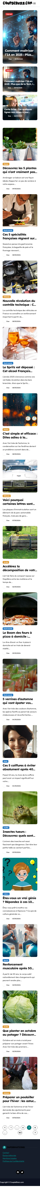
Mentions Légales (10, 1158)
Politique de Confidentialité (13, 1161)
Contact (6, 1153)
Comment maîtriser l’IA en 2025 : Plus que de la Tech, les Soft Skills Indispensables (19, 84)
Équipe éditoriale (9, 1155)
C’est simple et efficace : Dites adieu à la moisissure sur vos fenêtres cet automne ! (20, 439)
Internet (9, 70)
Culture (6, 894)
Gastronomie (8, 230)
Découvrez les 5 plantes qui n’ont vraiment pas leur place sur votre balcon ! (19, 173)
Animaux (6, 1093)
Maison (6, 164)
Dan (10, 59)
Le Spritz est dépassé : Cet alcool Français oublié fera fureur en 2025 (18, 372)
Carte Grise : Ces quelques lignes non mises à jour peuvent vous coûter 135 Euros (18, 113)
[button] (35, 38)
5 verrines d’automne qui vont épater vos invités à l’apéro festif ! (19, 703)
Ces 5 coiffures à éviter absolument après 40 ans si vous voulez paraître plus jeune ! (19, 771)
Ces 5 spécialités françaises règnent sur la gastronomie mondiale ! (18, 240)
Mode (5, 761)
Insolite (6, 827)
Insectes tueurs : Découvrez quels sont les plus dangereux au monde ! (18, 837)
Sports (6, 960)
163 (20, 1132)
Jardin (6, 562)
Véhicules (9, 14)
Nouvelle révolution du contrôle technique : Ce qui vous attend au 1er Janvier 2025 (19, 306)
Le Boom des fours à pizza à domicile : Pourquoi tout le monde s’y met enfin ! (19, 638)
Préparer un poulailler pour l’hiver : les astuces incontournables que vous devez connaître (20, 1102)
